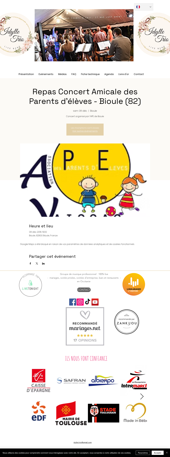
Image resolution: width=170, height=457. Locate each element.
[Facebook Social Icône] (72, 302)
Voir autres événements (85, 131)
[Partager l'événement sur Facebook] (30, 263)
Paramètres (143, 452)
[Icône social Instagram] (80, 302)
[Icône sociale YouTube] (95, 302)
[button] (62, 73)
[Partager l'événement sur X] (37, 263)
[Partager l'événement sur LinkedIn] (43, 263)
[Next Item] (142, 396)
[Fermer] (166, 453)
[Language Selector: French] (143, 7)
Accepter (157, 452)
